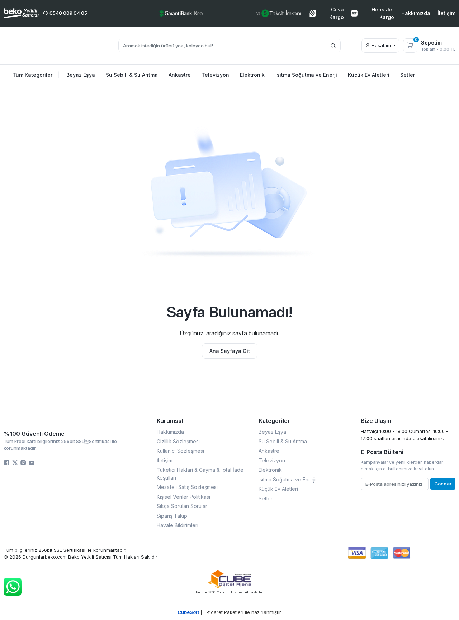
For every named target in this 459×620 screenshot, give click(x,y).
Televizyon (272, 460)
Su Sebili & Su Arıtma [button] (132, 75)
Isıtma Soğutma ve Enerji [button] (306, 75)
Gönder (442, 483)
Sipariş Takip (172, 516)
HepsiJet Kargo (383, 13)
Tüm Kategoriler (36, 75)
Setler (266, 498)
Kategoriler (274, 420)
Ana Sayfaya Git (229, 351)
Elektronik (270, 470)
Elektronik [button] (252, 75)
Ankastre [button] (180, 75)
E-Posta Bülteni (382, 452)
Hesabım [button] (381, 45)
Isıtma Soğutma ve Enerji (287, 479)
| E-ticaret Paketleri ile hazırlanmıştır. (230, 612)
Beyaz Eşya (272, 432)
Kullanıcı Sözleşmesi (180, 451)
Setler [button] (407, 75)
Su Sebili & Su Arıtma (283, 441)
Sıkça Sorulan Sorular (182, 506)
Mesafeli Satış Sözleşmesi (187, 487)
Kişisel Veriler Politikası (183, 497)
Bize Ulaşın (376, 420)
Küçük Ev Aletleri (278, 489)
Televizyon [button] (215, 75)
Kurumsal (170, 420)
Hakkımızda (415, 13)
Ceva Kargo (336, 13)
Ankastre (269, 451)
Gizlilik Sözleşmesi (178, 441)
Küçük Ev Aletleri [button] (368, 75)
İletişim (446, 13)
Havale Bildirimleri (177, 525)
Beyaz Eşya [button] (80, 75)
